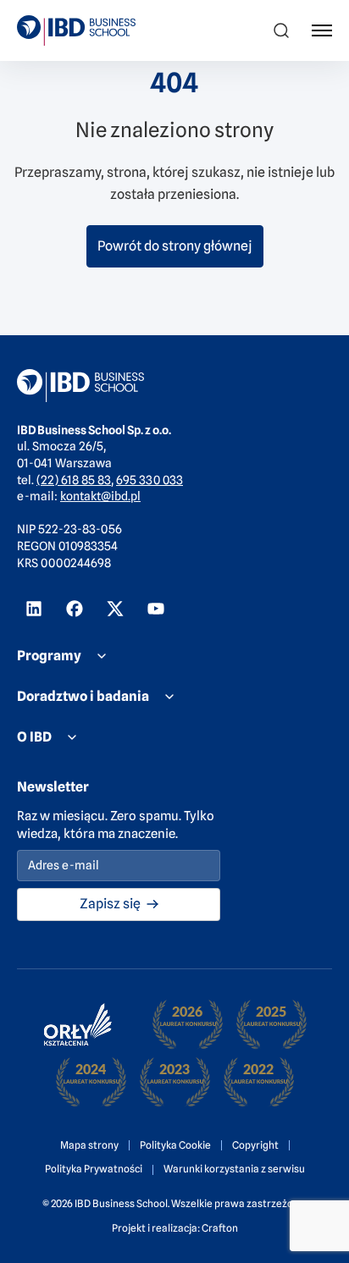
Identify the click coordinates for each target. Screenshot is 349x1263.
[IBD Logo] (76, 30)
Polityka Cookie (175, 1145)
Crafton (220, 1228)
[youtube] (156, 609)
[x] (115, 609)
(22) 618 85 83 (73, 480)
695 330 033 (149, 480)
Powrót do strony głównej (174, 246)
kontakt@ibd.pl (100, 496)
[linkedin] (34, 609)
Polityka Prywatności (93, 1168)
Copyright (255, 1145)
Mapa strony (89, 1145)
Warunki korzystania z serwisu (234, 1168)
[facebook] (74, 609)
